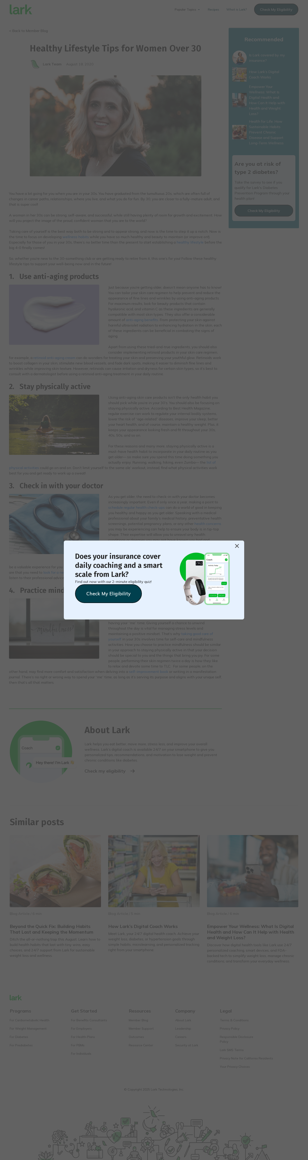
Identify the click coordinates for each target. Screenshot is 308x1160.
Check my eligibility (108, 593)
